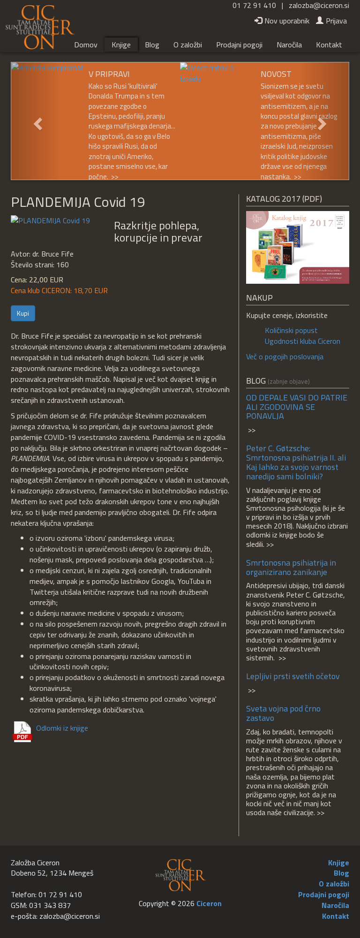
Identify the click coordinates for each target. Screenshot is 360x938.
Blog (152, 44)
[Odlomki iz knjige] (50, 219)
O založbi (187, 44)
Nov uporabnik (286, 20)
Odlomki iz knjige (62, 727)
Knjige (121, 44)
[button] (36, 121)
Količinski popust (291, 330)
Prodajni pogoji (239, 44)
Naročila (289, 44)
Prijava (336, 20)
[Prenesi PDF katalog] (297, 246)
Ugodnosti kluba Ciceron (302, 341)
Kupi (23, 313)
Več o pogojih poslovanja (284, 356)
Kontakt (329, 44)
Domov (86, 44)
